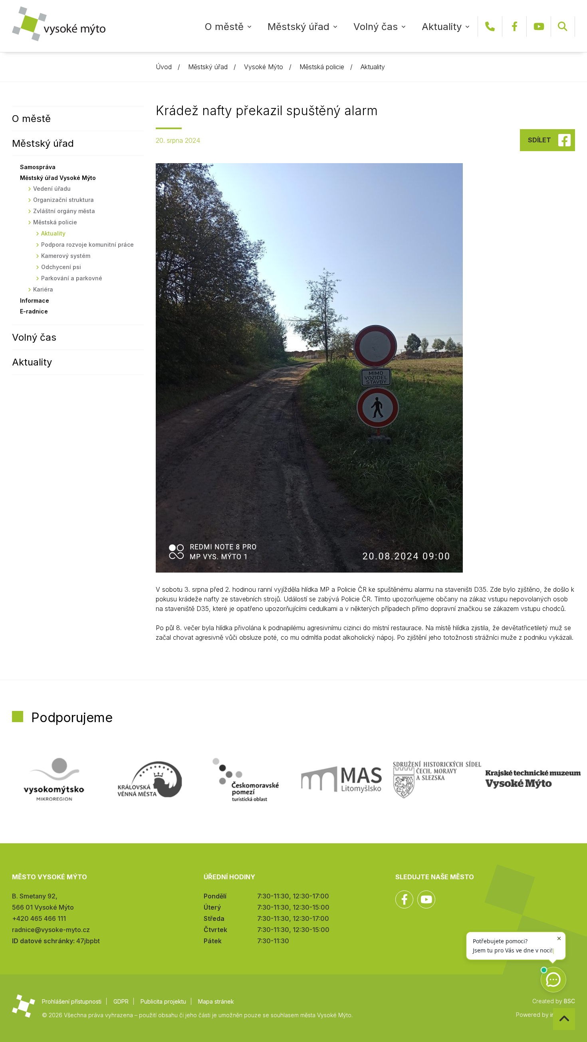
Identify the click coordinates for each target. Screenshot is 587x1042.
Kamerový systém (65, 255)
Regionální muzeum (533, 779)
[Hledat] (563, 26)
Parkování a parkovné (71, 278)
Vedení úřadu (52, 188)
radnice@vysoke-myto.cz (51, 930)
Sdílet (539, 140)
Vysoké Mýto (263, 67)
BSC (569, 1001)
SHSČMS (437, 779)
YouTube (539, 26)
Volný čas (375, 26)
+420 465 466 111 (490, 26)
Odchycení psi (61, 266)
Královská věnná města (150, 779)
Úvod (164, 67)
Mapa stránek (216, 1001)
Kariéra (43, 289)
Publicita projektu (163, 1001)
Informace (34, 300)
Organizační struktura (63, 199)
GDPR (121, 1001)
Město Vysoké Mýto (58, 23)
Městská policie (321, 67)
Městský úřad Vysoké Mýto (58, 177)
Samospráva (38, 167)
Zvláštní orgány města (64, 211)
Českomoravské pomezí (246, 779)
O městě (224, 26)
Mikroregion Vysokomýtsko (54, 779)
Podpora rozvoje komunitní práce (87, 244)
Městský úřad (298, 26)
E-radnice (34, 311)
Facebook (514, 26)
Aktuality (442, 26)
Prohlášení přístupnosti (71, 1001)
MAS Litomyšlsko (341, 779)
